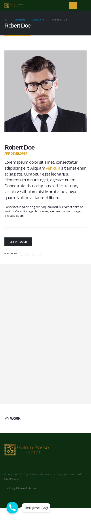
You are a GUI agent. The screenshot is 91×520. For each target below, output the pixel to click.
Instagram (24, 497)
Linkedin (32, 497)
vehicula (53, 168)
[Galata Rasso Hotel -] (13, 5)
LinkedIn (38, 253)
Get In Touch (18, 241)
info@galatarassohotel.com (22, 488)
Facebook (24, 253)
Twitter (31, 253)
